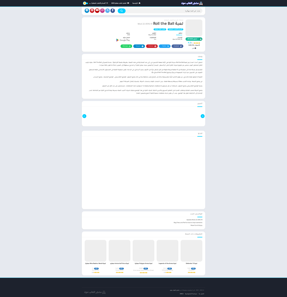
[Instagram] (102, 10)
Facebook (176, 46)
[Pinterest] (92, 10)
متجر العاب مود (174, 290)
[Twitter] (107, 10)
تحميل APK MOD (192, 39)
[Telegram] (87, 10)
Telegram (138, 46)
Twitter (164, 46)
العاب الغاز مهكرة (160, 29)
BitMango (179, 35)
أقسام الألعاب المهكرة (98, 3)
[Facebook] (112, 10)
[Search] (122, 10)
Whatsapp (125, 46)
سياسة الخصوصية (191, 294)
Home (181, 20)
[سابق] (202, 116)
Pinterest (150, 46)
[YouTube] (97, 10)
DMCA (181, 294)
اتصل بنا (201, 294)
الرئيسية (135, 3)
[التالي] (84, 116)
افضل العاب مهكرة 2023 (119, 3)
